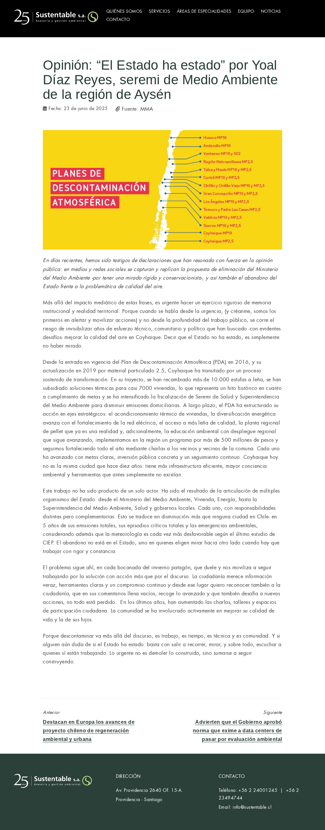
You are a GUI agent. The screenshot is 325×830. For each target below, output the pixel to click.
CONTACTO (118, 19)
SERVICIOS (159, 11)
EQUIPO (246, 11)
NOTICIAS (271, 11)
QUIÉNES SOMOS (124, 11)
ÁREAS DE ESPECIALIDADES (204, 11)
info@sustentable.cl (252, 807)
